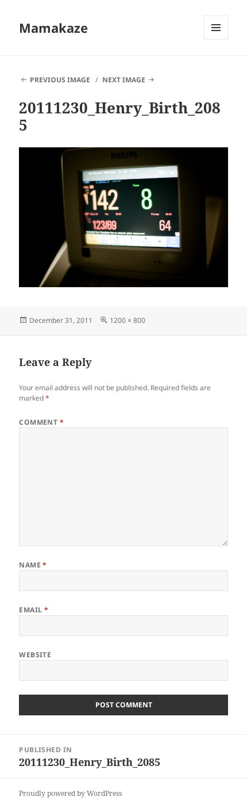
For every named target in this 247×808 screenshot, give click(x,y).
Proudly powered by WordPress (70, 793)
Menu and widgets (216, 39)
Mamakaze (53, 27)
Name (33, 565)
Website (35, 655)
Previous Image (60, 80)
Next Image (123, 80)
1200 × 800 (127, 320)
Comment (41, 422)
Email (33, 610)
